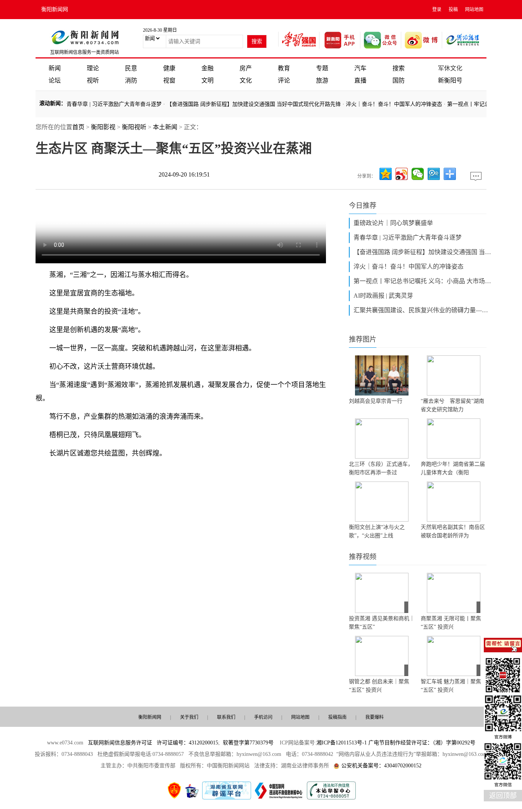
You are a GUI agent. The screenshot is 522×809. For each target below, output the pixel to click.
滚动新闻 (50, 103)
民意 (131, 68)
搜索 (398, 68)
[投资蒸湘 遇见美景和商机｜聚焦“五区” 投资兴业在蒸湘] (382, 593)
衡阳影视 (103, 127)
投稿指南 (337, 717)
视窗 (169, 80)
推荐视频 (362, 557)
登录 (436, 9)
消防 (131, 80)
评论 (284, 80)
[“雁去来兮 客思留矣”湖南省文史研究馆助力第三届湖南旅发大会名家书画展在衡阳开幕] (453, 375)
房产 (246, 68)
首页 (78, 127)
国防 (398, 80)
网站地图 (474, 9)
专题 (322, 68)
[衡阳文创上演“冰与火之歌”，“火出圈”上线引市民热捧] (382, 502)
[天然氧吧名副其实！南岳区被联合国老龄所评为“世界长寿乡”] (453, 502)
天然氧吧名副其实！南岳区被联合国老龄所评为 (453, 531)
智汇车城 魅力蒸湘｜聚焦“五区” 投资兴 (451, 686)
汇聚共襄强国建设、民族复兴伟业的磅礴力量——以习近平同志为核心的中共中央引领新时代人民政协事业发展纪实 (422, 310)
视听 (93, 80)
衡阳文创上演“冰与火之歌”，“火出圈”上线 (377, 531)
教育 (284, 68)
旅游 (322, 80)
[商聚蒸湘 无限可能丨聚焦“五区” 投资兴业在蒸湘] (453, 593)
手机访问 (263, 717)
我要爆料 (374, 717)
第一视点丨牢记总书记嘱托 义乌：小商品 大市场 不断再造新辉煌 (422, 281)
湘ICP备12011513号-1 (341, 743)
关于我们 (189, 717)
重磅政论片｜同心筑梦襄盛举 (393, 223)
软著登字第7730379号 (248, 743)
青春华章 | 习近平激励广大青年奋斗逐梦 (106, 104)
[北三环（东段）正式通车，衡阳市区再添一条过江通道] (382, 438)
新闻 (55, 68)
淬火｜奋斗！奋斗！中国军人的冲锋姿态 (386, 104)
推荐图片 (362, 339)
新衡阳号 (450, 80)
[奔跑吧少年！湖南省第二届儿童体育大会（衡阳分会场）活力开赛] (453, 438)
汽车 (360, 68)
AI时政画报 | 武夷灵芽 (383, 295)
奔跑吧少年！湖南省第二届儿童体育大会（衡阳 (453, 468)
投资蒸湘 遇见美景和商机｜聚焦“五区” (382, 623)
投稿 (453, 9)
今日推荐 (362, 205)
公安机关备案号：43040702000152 (381, 765)
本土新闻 (165, 127)
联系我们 (226, 717)
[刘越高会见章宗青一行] (382, 375)
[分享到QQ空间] (385, 174)
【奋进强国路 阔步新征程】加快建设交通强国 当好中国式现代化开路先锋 (246, 104)
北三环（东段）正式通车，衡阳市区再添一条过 (381, 468)
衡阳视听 (134, 127)
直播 (360, 80)
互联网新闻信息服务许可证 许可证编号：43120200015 (153, 743)
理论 (93, 68)
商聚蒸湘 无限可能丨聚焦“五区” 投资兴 (451, 623)
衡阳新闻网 (54, 9)
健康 (169, 68)
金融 (207, 68)
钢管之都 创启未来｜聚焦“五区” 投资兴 (379, 686)
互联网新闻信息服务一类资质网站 (84, 52)
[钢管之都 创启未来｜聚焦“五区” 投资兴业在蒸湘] (382, 656)
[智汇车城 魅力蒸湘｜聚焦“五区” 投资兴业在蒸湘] (453, 656)
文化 (246, 80)
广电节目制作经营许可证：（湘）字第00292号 (421, 743)
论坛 (55, 80)
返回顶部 (503, 795)
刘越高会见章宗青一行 (375, 401)
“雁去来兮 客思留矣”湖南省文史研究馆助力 (452, 405)
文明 (207, 80)
